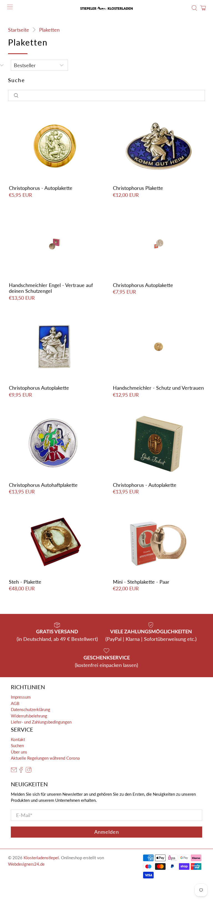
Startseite (18, 29)
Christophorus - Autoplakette (40, 188)
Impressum (21, 696)
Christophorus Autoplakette (143, 285)
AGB (15, 703)
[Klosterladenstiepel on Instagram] (29, 771)
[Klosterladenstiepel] (106, 8)
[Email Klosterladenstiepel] (14, 771)
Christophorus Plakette (138, 188)
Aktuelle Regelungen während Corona (45, 757)
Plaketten (49, 29)
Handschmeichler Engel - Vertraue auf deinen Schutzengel (51, 288)
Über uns (19, 751)
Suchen (17, 745)
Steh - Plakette (25, 582)
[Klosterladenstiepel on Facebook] (21, 771)
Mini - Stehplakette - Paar (141, 582)
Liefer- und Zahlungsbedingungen (41, 721)
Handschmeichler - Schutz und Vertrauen (158, 388)
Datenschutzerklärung (30, 709)
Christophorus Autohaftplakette (43, 485)
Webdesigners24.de (26, 863)
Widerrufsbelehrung (29, 715)
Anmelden (106, 832)
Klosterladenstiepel (41, 857)
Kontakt (18, 739)
